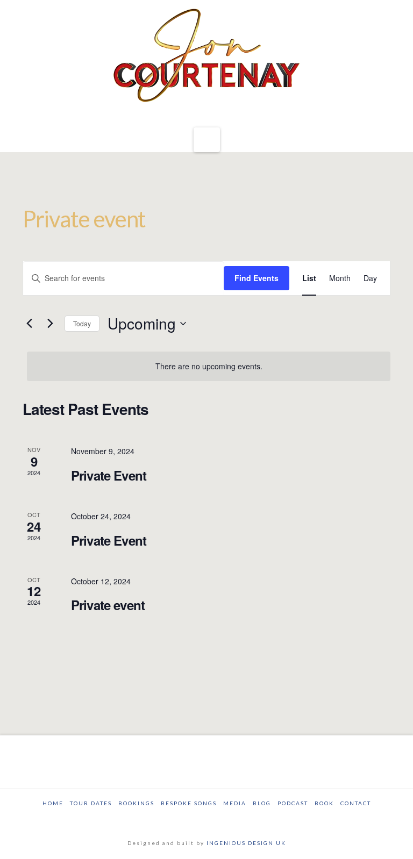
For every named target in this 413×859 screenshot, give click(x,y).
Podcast (292, 803)
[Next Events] (50, 323)
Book (324, 803)
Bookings (136, 803)
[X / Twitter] (197, 818)
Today (82, 323)
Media (234, 803)
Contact (355, 803)
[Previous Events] (29, 323)
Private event (108, 605)
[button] (207, 140)
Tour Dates (91, 803)
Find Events (256, 278)
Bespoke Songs (189, 803)
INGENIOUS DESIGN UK (246, 843)
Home (52, 803)
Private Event (108, 475)
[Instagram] (233, 818)
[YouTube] (215, 818)
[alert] (208, 366)
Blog (262, 803)
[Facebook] (179, 818)
